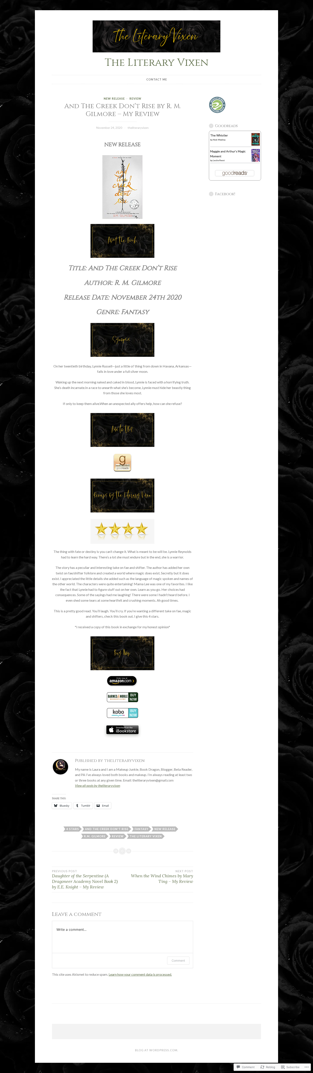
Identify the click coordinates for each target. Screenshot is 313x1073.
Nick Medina (219, 139)
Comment (178, 960)
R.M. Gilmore (95, 836)
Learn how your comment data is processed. (140, 974)
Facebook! (225, 194)
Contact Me (156, 79)
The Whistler (219, 135)
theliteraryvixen (138, 127)
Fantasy (141, 829)
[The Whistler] (255, 144)
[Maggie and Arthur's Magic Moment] (255, 160)
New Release (114, 98)
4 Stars (72, 829)
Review (135, 98)
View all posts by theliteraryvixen (97, 785)
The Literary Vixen (156, 63)
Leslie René (219, 160)
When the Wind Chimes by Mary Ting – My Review (162, 876)
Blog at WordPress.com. (156, 1050)
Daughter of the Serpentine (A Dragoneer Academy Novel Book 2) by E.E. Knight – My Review (85, 879)
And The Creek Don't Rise (106, 829)
